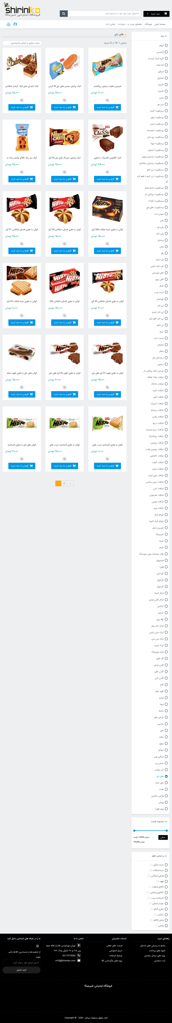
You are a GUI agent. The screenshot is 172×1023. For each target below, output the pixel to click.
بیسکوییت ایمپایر (156, 150)
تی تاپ (160, 305)
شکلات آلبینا (158, 390)
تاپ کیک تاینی (157, 266)
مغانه (161, 737)
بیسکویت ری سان (155, 137)
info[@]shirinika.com (65, 960)
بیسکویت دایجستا (155, 130)
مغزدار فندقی (158, 903)
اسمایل (160, 78)
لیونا (162, 704)
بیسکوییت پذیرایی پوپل (153, 156)
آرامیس (160, 52)
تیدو (162, 331)
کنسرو (161, 613)
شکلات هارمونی (156, 495)
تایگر (161, 286)
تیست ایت (159, 338)
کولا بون (160, 619)
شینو (161, 547)
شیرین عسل (158, 528)
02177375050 (68, 955)
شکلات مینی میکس (155, 482)
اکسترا (161, 85)
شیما (161, 541)
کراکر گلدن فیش (156, 600)
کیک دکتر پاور (157, 626)
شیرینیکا (160, 534)
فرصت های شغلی (114, 945)
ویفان (161, 802)
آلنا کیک (160, 65)
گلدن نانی (159, 678)
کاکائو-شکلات (158, 887)
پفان (162, 246)
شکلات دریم (158, 423)
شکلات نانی (158, 488)
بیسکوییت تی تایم (155, 170)
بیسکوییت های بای (155, 207)
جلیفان (160, 345)
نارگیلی (161, 914)
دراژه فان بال (158, 358)
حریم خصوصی (115, 950)
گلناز (162, 685)
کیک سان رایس (156, 632)
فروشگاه (148, 24)
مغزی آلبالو (159, 909)
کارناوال (160, 580)
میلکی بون (159, 756)
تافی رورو (159, 279)
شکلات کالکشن (157, 456)
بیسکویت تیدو (157, 124)
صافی (162, 837)
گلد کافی (160, 658)
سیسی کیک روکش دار (153, 371)
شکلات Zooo (157, 384)
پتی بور (160, 227)
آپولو (161, 45)
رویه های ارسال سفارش (154, 955)
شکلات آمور (158, 397)
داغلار (161, 351)
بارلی (161, 98)
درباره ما (121, 24)
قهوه (162, 881)
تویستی (160, 299)
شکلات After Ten (156, 377)
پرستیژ (161, 240)
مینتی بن (159, 763)
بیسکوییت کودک (156, 201)
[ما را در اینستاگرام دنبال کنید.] (37, 946)
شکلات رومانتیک (156, 436)
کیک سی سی (158, 639)
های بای (160, 776)
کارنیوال (160, 586)
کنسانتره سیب (157, 898)
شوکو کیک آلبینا (156, 521)
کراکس (160, 606)
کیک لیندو (159, 645)
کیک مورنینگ (157, 652)
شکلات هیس (158, 501)
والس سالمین (157, 796)
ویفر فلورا (159, 809)
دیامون (160, 364)
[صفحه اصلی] (22, 9)
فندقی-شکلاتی (157, 876)
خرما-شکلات (158, 870)
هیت (161, 789)
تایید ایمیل (21, 970)
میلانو (161, 750)
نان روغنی (159, 770)
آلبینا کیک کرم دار (156, 58)
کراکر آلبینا (159, 593)
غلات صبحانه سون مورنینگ (151, 554)
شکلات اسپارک (157, 403)
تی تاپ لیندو (158, 312)
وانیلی (161, 925)
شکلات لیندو (158, 469)
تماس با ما (110, 24)
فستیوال (160, 560)
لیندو (161, 698)
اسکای (161, 71)
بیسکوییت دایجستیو (154, 188)
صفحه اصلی (160, 24)
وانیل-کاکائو (159, 920)
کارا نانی (160, 573)
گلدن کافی (159, 671)
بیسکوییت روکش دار (154, 194)
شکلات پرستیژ (157, 410)
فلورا (162, 567)
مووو (161, 743)
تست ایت (159, 292)
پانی (162, 220)
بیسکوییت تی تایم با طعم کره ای (152, 179)
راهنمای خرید (136, 24)
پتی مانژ (160, 233)
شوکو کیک (159, 515)
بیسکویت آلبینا (157, 111)
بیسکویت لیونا (157, 143)
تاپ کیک (160, 260)
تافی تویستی (158, 273)
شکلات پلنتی (158, 416)
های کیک (159, 783)
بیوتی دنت (159, 214)
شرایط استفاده (116, 955)
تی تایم (160, 325)
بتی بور (160, 104)
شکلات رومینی (157, 443)
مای (162, 730)
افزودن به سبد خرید (105, 107)
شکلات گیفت (158, 462)
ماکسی (160, 724)
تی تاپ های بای (156, 318)
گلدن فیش (159, 665)
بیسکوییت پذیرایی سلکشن (151, 163)
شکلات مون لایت (156, 475)
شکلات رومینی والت (155, 449)
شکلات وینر (159, 508)
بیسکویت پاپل (157, 117)
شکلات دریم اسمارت (155, 430)
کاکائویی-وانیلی (157, 892)
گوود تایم (160, 691)
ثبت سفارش (159, 960)
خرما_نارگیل (158, 865)
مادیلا (161, 711)
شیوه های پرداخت (157, 950)
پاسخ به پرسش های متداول (152, 945)
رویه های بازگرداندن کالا (111, 960)
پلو (162, 253)
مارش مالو (159, 717)
